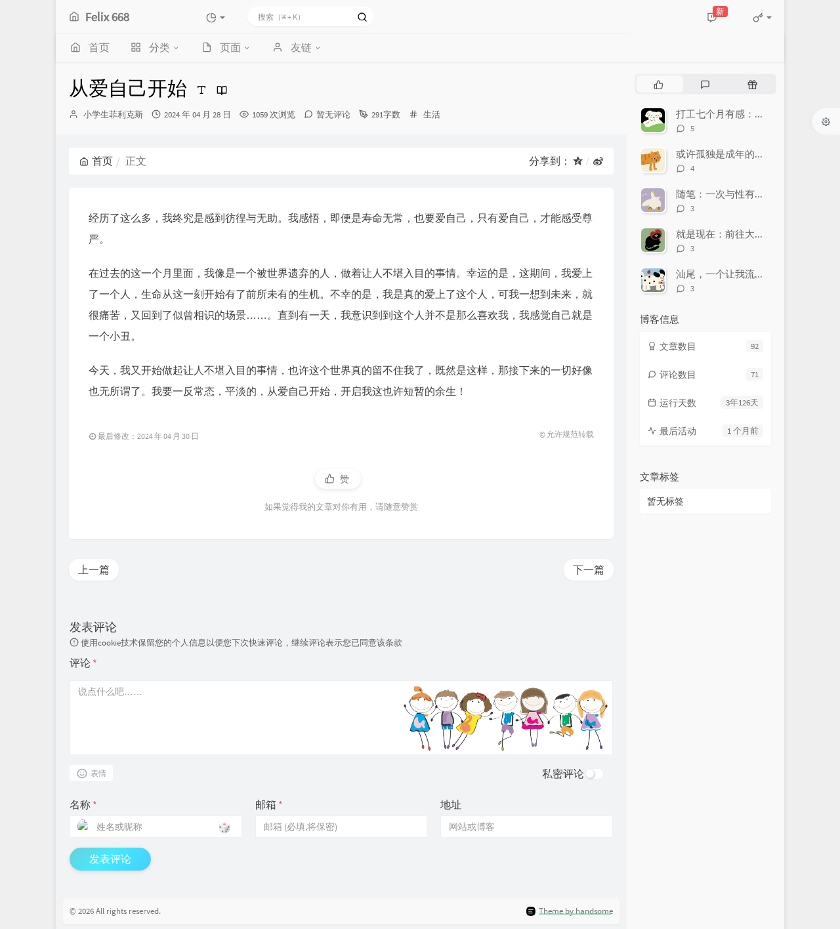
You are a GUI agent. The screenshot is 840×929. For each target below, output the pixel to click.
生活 (431, 114)
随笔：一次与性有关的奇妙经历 (745, 194)
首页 (102, 160)
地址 (450, 804)
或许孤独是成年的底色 (725, 154)
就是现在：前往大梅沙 (725, 234)
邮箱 (269, 804)
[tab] (658, 84)
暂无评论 (333, 114)
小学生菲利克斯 (113, 114)
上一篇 (94, 569)
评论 (83, 662)
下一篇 (588, 569)
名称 (83, 804)
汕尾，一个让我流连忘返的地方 (745, 274)
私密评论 (563, 773)
